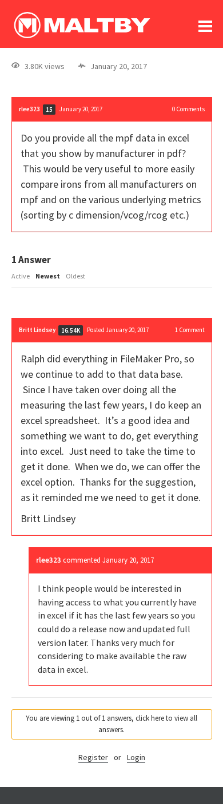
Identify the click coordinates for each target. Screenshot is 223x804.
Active (20, 276)
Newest (47, 276)
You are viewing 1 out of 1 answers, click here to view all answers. (111, 724)
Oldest (75, 276)
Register (93, 757)
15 (49, 110)
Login (136, 757)
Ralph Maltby (81, 25)
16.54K (70, 330)
